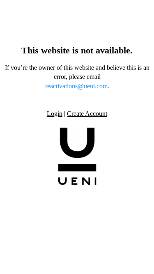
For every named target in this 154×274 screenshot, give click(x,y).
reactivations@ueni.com (76, 86)
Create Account (87, 113)
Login (54, 113)
